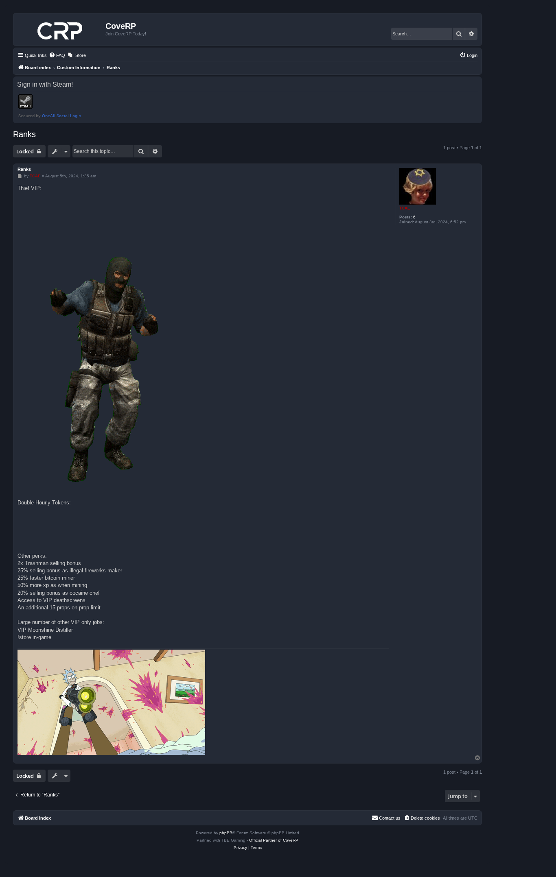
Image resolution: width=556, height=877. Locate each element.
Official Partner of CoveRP (273, 840)
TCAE (404, 208)
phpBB (225, 833)
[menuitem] (57, 55)
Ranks (24, 134)
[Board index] (60, 29)
